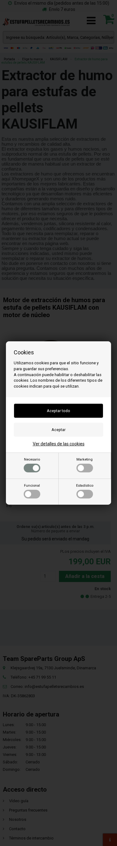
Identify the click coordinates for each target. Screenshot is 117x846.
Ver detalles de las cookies (59, 443)
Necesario (32, 459)
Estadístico (84, 486)
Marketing (84, 459)
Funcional (32, 486)
